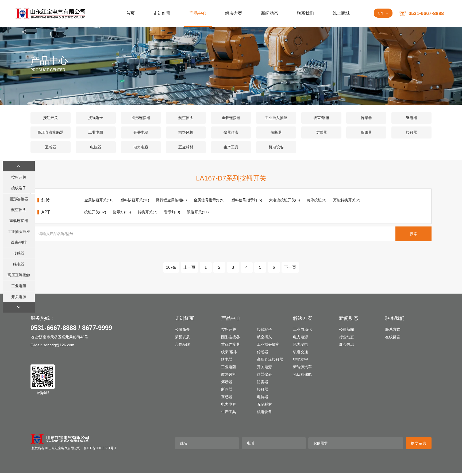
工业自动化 (302, 329)
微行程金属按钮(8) (171, 200)
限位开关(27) (198, 212)
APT (45, 212)
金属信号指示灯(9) (209, 200)
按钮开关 (50, 118)
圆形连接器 (141, 118)
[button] (19, 166)
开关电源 (140, 132)
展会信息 (346, 344)
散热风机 (185, 132)
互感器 (50, 147)
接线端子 (95, 118)
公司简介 (182, 329)
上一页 (189, 267)
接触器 (411, 132)
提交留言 (419, 443)
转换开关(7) (147, 212)
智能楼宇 (300, 359)
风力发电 (300, 344)
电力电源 (300, 337)
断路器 (366, 132)
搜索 (413, 234)
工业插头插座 (276, 118)
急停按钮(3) (316, 200)
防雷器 (321, 132)
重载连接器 (231, 118)
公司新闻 (346, 329)
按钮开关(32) (95, 212)
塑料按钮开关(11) (134, 200)
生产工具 (231, 147)
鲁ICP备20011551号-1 (100, 448)
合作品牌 (182, 344)
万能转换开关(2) (346, 200)
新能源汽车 (302, 367)
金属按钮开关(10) (99, 200)
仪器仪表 (231, 132)
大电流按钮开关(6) (284, 200)
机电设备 (276, 147)
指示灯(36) (122, 212)
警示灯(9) (172, 212)
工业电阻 (95, 132)
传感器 (366, 118)
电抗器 (95, 147)
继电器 (411, 118)
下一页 (290, 267)
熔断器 (276, 132)
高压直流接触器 (50, 132)
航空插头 (185, 118)
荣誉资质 (182, 337)
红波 (45, 200)
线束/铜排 (321, 118)
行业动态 (346, 337)
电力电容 (140, 147)
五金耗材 (185, 147)
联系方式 (392, 329)
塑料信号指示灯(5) (246, 200)
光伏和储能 (302, 374)
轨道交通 (300, 352)
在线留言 (392, 337)
